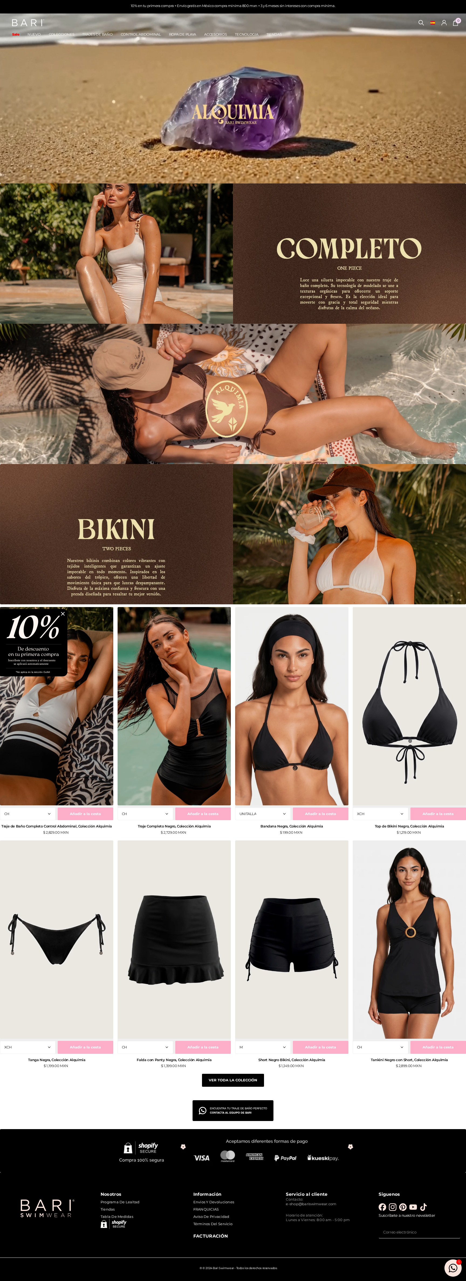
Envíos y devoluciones (213, 1202)
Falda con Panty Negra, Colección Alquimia (174, 1060)
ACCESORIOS (215, 34)
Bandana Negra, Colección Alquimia (292, 826)
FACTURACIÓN (210, 1236)
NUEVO (34, 34)
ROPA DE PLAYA (182, 34)
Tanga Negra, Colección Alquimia (56, 1060)
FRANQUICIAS (206, 1209)
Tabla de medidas (117, 1216)
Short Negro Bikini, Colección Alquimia (291, 1060)
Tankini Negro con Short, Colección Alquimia (409, 1060)
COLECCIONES (61, 34)
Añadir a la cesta (85, 814)
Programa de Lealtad (120, 1202)
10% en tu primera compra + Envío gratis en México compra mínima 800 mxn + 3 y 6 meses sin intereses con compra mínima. (233, 6)
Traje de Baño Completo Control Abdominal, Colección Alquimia (56, 826)
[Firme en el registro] (444, 23)
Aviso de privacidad (211, 1216)
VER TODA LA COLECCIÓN (233, 1080)
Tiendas (108, 1209)
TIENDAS (274, 34)
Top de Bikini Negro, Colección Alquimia (409, 826)
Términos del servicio (212, 1224)
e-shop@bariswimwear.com (311, 1204)
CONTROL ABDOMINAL (141, 34)
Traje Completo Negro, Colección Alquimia (174, 826)
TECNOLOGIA (246, 34)
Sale (15, 34)
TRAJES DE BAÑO (97, 34)
